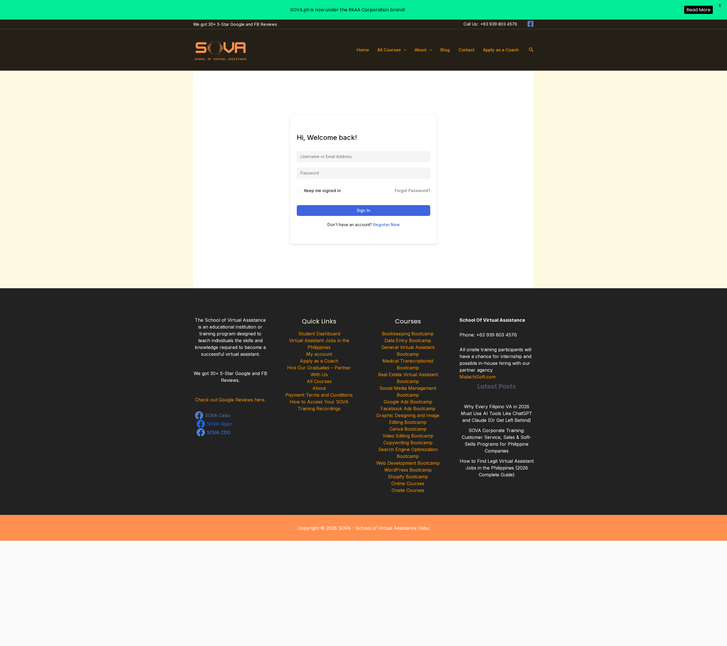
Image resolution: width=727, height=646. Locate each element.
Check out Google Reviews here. (230, 400)
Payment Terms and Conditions (319, 395)
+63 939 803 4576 (499, 24)
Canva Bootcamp (408, 429)
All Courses (389, 49)
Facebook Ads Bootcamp (408, 408)
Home (363, 49)
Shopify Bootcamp (408, 476)
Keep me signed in (322, 190)
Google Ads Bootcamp (408, 402)
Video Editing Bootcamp (408, 436)
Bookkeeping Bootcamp (408, 333)
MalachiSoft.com (477, 377)
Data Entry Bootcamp (408, 340)
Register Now (386, 224)
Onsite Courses (408, 490)
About (421, 49)
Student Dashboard (319, 333)
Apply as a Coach (501, 49)
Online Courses (407, 483)
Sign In (363, 210)
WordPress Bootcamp (408, 470)
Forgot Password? (412, 190)
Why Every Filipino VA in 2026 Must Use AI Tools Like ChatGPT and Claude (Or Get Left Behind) (496, 413)
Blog (445, 49)
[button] (403, 50)
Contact (466, 49)
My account (319, 354)
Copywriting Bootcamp (408, 442)
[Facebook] (530, 23)
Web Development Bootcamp (408, 463)
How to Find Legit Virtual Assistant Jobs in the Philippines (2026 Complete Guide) (497, 467)
